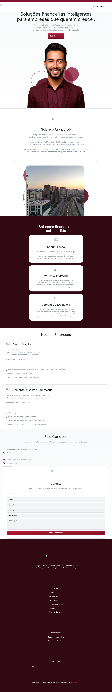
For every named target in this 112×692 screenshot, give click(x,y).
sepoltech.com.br (75, 682)
